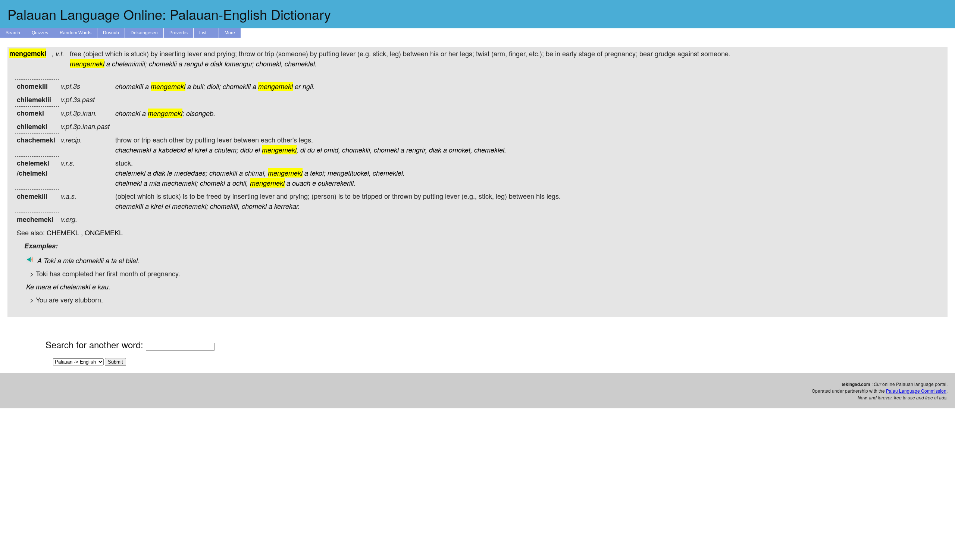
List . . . (206, 32)
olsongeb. (200, 113)
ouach (301, 183)
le (169, 173)
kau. (104, 286)
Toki (50, 260)
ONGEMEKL (104, 232)
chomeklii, (357, 149)
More (230, 32)
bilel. (133, 260)
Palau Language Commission (916, 390)
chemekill (129, 206)
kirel (201, 149)
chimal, (255, 173)
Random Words (75, 32)
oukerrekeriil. (337, 183)
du (311, 149)
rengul (193, 63)
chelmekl (128, 183)
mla (154, 183)
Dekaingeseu (144, 32)
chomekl (127, 113)
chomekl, (269, 63)
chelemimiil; (129, 63)
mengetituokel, (349, 173)
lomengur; (239, 63)
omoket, (460, 149)
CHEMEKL (63, 232)
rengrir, (416, 149)
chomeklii (163, 63)
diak (216, 63)
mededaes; (190, 173)
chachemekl (133, 149)
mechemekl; (180, 183)
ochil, (240, 183)
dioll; (214, 86)
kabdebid (172, 149)
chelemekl (130, 173)
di (303, 149)
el (190, 149)
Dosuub (111, 32)
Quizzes (40, 32)
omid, (332, 149)
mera (43, 286)
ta (114, 260)
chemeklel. (301, 63)
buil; (199, 86)
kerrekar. (287, 206)
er (298, 86)
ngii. (309, 86)
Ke (30, 286)
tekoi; (318, 173)
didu (246, 149)
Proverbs (178, 32)
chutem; (226, 149)
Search (13, 32)
